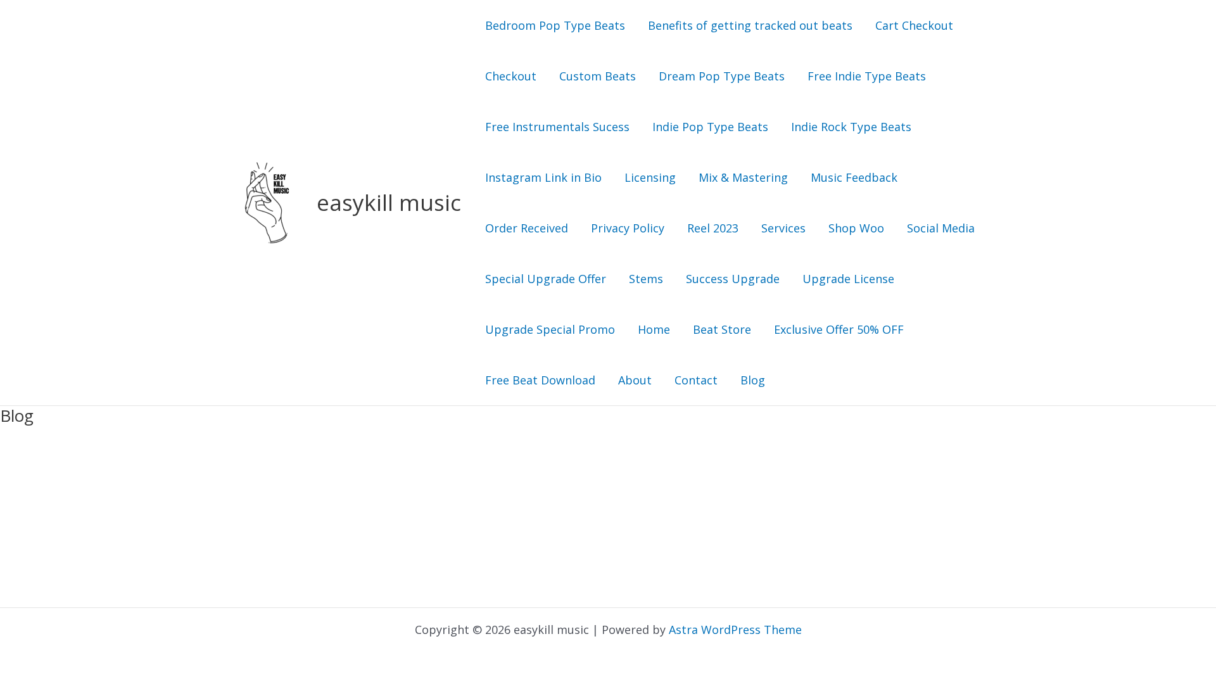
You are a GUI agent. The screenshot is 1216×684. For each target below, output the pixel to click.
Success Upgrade (733, 278)
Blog (752, 380)
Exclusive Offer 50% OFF (839, 329)
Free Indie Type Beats (867, 76)
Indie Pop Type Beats (710, 126)
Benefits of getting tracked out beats (750, 25)
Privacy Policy (627, 228)
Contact (696, 380)
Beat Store (722, 329)
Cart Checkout (914, 25)
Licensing (650, 177)
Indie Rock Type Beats (851, 126)
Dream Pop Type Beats (722, 76)
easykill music (389, 202)
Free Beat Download (540, 380)
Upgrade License (848, 278)
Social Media (941, 228)
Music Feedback (854, 177)
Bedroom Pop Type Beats (555, 25)
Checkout (510, 76)
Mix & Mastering (743, 177)
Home (654, 329)
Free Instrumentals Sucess (557, 126)
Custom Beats (597, 76)
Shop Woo (856, 228)
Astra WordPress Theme (735, 629)
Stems (646, 278)
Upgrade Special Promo (550, 329)
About (635, 380)
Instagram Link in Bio (543, 177)
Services (783, 228)
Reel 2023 (712, 228)
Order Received (526, 228)
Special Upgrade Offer (545, 278)
